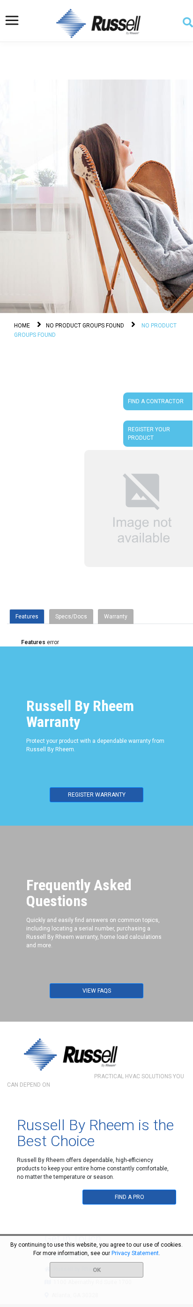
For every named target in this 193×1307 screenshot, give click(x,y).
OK (97, 1269)
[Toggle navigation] (12, 20)
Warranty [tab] (115, 616)
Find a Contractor (156, 401)
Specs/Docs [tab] (71, 616)
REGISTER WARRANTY (97, 794)
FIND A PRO (129, 1197)
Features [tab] (26, 616)
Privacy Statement (135, 1253)
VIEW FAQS (96, 991)
